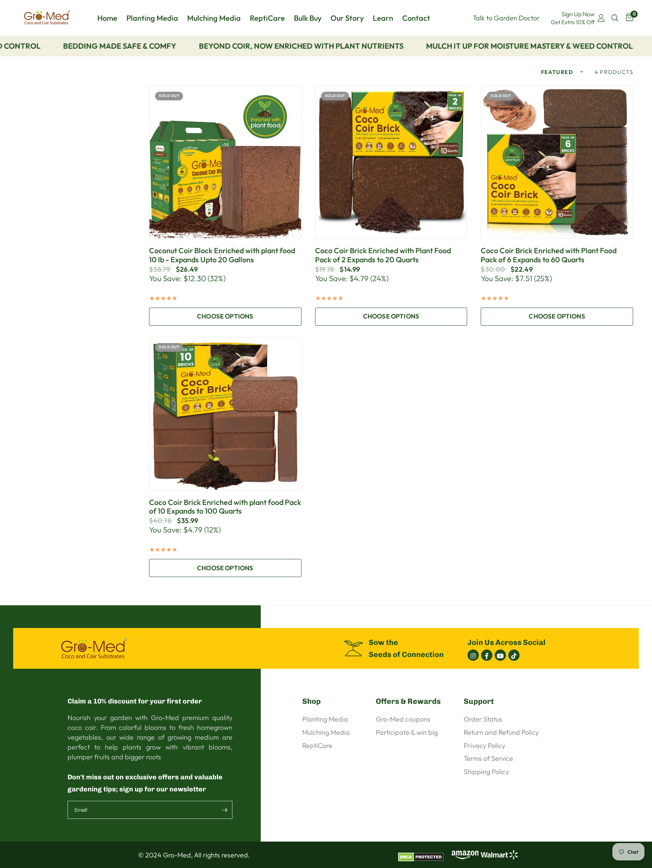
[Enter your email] (224, 810)
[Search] (614, 18)
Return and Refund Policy (501, 732)
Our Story (347, 18)
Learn (383, 18)
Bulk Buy (307, 18)
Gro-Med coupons (403, 719)
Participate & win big (407, 732)
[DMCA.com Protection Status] (423, 854)
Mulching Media (214, 18)
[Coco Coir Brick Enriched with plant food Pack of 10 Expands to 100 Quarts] (225, 413)
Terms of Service (488, 758)
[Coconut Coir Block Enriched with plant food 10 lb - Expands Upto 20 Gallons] (225, 162)
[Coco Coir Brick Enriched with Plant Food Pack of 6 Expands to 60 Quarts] (557, 162)
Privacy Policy (484, 745)
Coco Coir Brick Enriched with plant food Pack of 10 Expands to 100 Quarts (225, 507)
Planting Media (152, 18)
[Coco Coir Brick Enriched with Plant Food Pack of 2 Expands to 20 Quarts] (391, 162)
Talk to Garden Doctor (506, 18)
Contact (416, 18)
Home (107, 18)
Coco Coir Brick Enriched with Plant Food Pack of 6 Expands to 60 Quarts (549, 255)
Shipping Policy (486, 771)
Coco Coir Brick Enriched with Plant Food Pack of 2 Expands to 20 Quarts (383, 255)
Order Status (483, 719)
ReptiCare (267, 18)
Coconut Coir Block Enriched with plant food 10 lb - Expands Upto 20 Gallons (222, 255)
